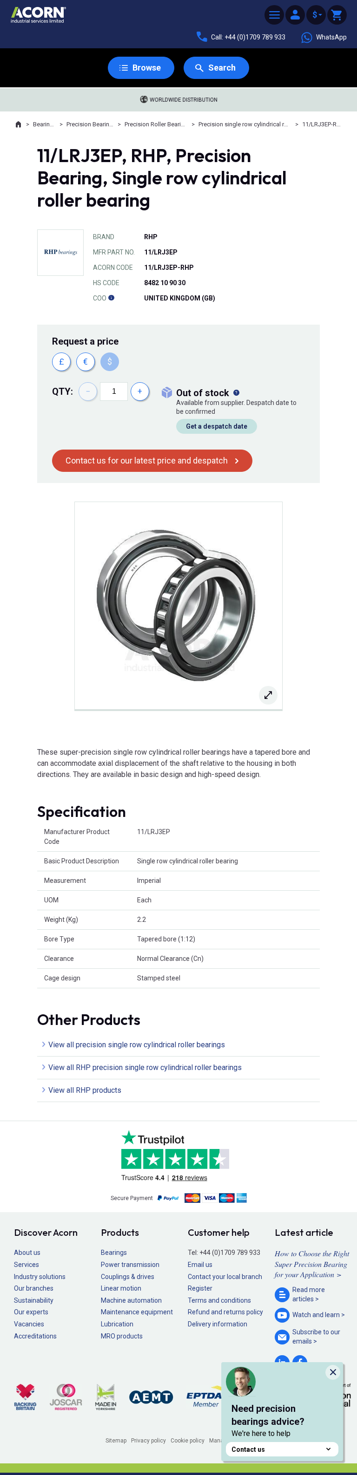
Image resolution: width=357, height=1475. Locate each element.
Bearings (44, 124)
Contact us (248, 1449)
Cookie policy (188, 1440)
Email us (200, 1264)
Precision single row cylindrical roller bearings (244, 124)
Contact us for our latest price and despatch (147, 460)
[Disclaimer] (111, 298)
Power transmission (130, 1264)
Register (200, 1288)
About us (27, 1252)
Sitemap (116, 1440)
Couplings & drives (127, 1276)
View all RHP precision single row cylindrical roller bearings (145, 1067)
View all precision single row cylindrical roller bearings (136, 1044)
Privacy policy (148, 1440)
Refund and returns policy (225, 1312)
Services (26, 1264)
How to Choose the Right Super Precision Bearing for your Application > (312, 1263)
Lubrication (117, 1324)
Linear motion (121, 1288)
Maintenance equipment (137, 1312)
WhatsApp (331, 37)
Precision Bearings (90, 124)
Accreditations (35, 1336)
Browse (146, 67)
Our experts (31, 1312)
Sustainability (33, 1300)
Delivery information (217, 1324)
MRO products (122, 1336)
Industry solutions (40, 1276)
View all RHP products (84, 1090)
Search (222, 67)
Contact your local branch (225, 1276)
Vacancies (29, 1324)
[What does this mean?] (236, 392)
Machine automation (131, 1300)
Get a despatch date (216, 426)
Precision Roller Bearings (156, 124)
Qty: (62, 391)
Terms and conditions (219, 1300)
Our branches (33, 1288)
